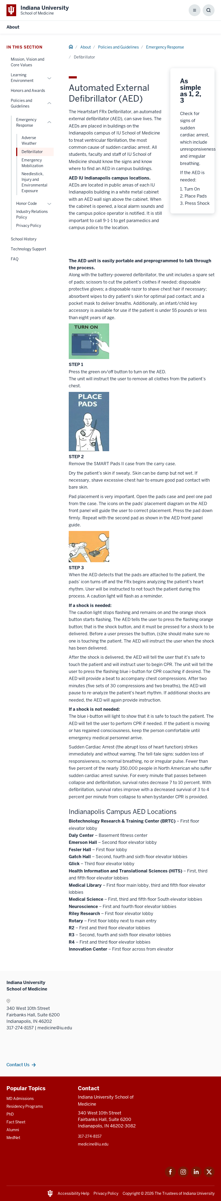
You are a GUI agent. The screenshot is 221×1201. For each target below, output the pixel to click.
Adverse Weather (29, 140)
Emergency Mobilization (32, 163)
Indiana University (199, 1193)
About (12, 27)
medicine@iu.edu (93, 1144)
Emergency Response (165, 47)
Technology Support (28, 249)
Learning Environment (22, 78)
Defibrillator (32, 151)
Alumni (12, 1129)
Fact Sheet (15, 1122)
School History (23, 239)
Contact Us (17, 1064)
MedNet (13, 1137)
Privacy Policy (28, 225)
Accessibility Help (73, 1193)
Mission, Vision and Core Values (27, 62)
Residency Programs (24, 1106)
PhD (10, 1114)
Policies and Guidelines (118, 47)
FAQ (14, 259)
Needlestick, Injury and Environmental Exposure (34, 182)
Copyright (131, 1193)
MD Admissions (20, 1098)
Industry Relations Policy (32, 214)
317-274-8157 (90, 1136)
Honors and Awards (28, 90)
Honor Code (26, 203)
